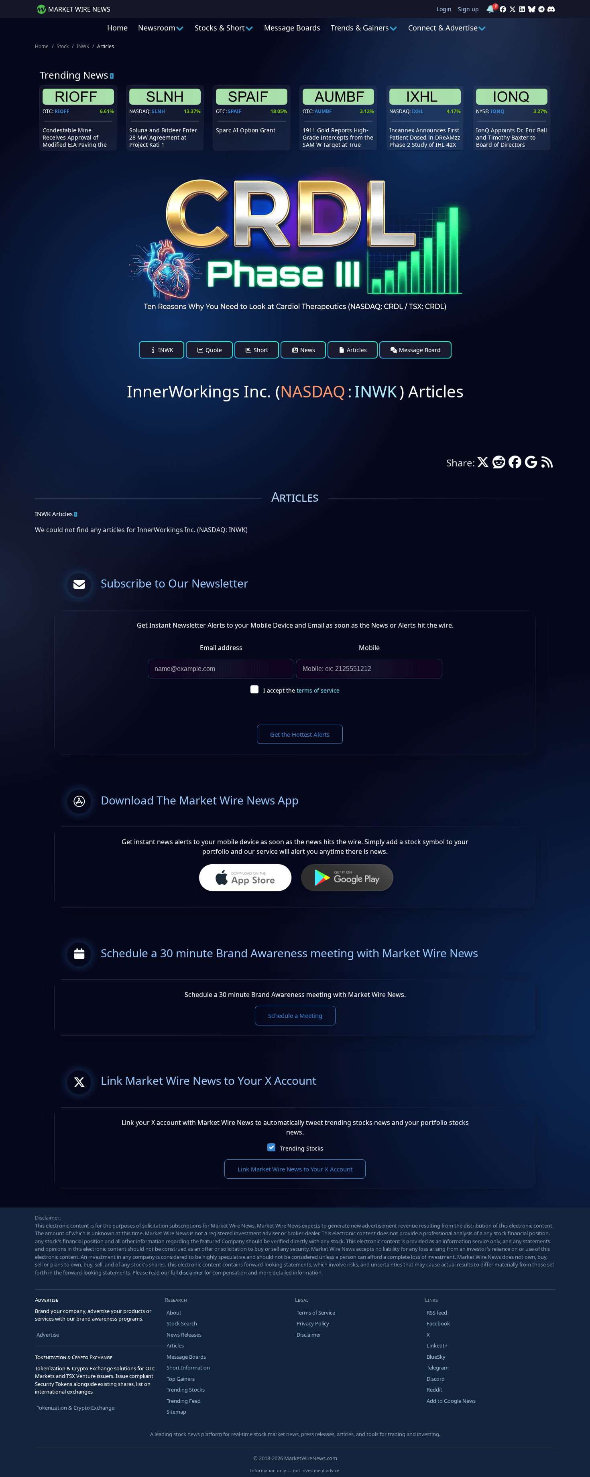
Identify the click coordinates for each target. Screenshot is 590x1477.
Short (260, 350)
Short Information (188, 1367)
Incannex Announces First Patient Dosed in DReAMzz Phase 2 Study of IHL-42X (424, 137)
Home (117, 27)
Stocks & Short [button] (220, 27)
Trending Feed (184, 1400)
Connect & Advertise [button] (443, 27)
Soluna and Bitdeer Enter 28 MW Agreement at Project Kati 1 (163, 137)
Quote (213, 350)
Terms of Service (316, 1312)
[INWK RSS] (547, 464)
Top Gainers (181, 1378)
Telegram (438, 1367)
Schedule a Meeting (295, 1015)
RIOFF (62, 111)
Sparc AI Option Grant (245, 130)
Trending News (74, 74)
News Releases (184, 1334)
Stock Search (182, 1323)
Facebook (438, 1323)
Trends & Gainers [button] (360, 27)
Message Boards (292, 27)
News (307, 350)
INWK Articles (54, 514)
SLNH (158, 111)
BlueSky (436, 1356)
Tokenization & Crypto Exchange (75, 1407)
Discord (436, 1378)
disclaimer (191, 1272)
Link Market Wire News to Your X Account (295, 1169)
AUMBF (323, 111)
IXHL (417, 111)
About (174, 1312)
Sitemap (176, 1411)
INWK (83, 46)
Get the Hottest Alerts (300, 734)
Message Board (419, 350)
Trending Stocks (301, 1148)
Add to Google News (451, 1400)
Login (444, 9)
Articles (356, 350)
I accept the (301, 690)
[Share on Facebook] (515, 464)
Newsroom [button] (156, 27)
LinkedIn (437, 1345)
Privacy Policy (313, 1323)
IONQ (497, 111)
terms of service (318, 690)
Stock (63, 46)
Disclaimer (309, 1334)
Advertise (48, 1334)
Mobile (369, 647)
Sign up (468, 9)
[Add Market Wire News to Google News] (531, 464)
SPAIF (235, 111)
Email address (221, 647)
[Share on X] (483, 464)
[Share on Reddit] (499, 464)
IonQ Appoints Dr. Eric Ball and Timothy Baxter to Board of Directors (511, 137)
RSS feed (437, 1312)
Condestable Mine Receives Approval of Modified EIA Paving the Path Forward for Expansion (75, 144)
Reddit (434, 1389)
